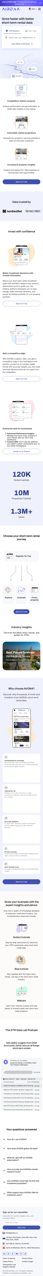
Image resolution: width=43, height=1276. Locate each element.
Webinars (21, 1000)
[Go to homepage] (11, 9)
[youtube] (17, 1253)
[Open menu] (39, 9)
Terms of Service (9, 1258)
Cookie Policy (8, 1261)
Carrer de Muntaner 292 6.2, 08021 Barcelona (23, 1248)
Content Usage (27, 1261)
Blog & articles (21, 969)
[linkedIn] (4, 1253)
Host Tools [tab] (32, 31)
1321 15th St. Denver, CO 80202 (17, 1244)
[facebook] (12, 1253)
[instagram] (21, 1253)
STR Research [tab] (14, 31)
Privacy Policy (27, 1258)
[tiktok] (25, 1253)
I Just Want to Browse (20, 44)
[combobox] (33, 9)
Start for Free (21, 182)
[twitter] (8, 1253)
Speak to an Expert (21, 451)
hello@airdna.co (12, 1233)
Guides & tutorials (21, 937)
